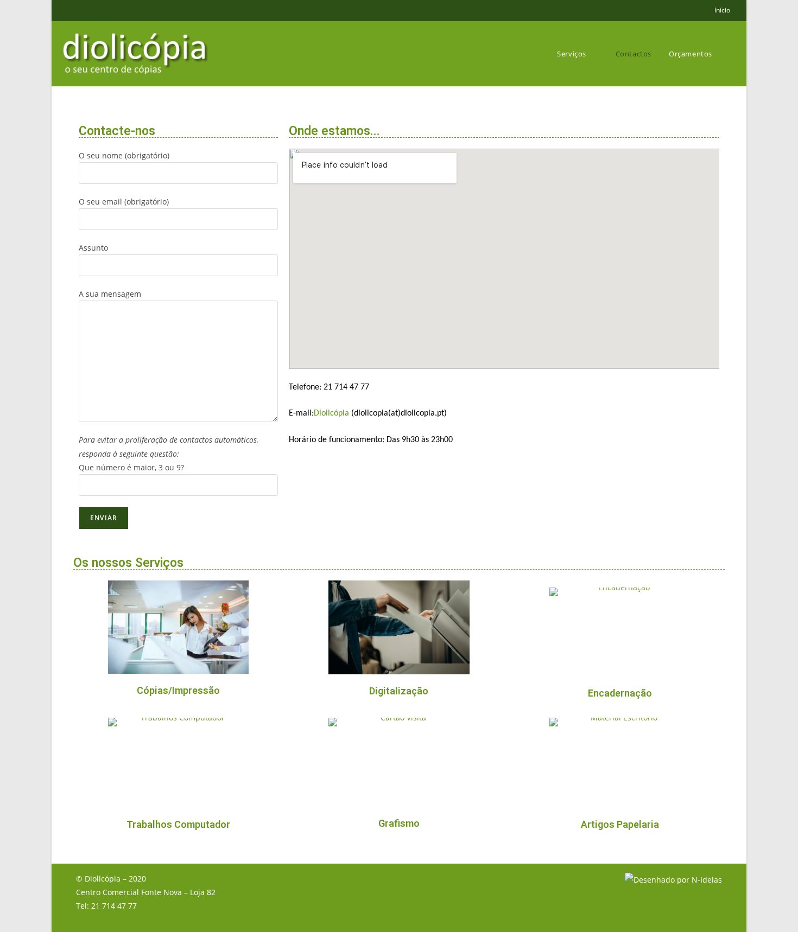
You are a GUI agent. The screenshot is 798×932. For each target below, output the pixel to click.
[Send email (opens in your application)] (84, 10)
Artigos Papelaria (620, 824)
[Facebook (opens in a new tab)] (73, 10)
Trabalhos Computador (178, 824)
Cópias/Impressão (178, 690)
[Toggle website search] (732, 53)
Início (722, 10)
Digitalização (398, 691)
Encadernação (620, 693)
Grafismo (399, 823)
